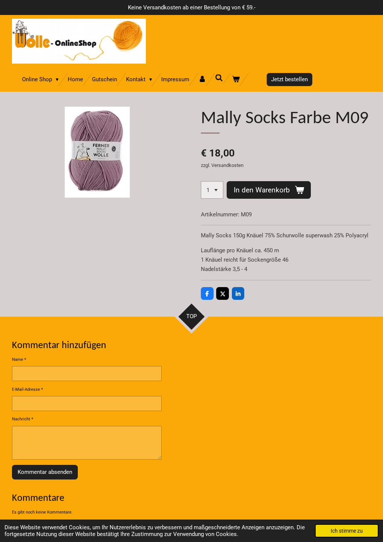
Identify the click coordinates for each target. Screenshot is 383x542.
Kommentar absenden (45, 472)
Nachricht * (22, 419)
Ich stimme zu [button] (347, 531)
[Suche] (219, 78)
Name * (19, 359)
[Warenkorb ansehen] (235, 79)
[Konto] (202, 79)
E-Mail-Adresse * (27, 389)
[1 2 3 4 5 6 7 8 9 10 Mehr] (212, 190)
